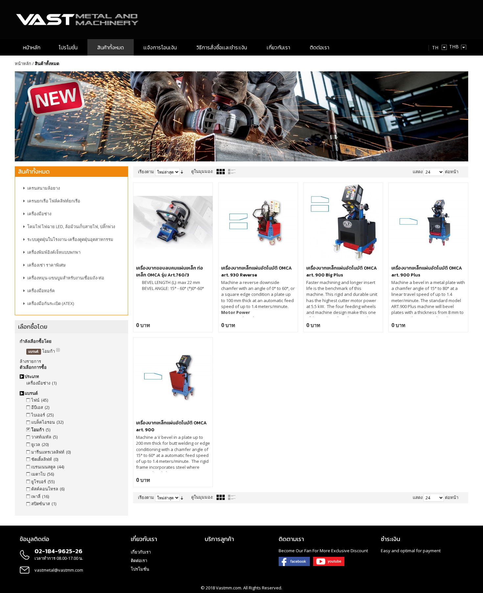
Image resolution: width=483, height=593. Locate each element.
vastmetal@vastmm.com (58, 570)
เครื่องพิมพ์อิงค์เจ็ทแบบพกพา (53, 252)
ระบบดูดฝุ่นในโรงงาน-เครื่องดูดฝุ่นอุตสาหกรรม (70, 239)
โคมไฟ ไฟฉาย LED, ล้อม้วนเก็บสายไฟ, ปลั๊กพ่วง (71, 226)
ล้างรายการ (30, 361)
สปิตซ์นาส (40, 504)
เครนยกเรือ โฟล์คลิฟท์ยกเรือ (53, 201)
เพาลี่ (35, 496)
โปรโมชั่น (140, 569)
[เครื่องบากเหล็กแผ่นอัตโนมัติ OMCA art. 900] (173, 377)
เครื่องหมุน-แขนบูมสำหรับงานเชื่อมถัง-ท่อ (65, 278)
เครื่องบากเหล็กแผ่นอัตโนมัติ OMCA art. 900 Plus (426, 271)
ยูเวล (35, 444)
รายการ (232, 172)
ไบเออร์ (38, 415)
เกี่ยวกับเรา (141, 552)
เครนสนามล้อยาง (43, 188)
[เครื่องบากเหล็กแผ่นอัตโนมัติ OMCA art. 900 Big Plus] (343, 222)
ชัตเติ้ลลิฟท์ (41, 459)
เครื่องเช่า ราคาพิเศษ (46, 265)
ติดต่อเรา (139, 560)
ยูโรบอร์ (38, 482)
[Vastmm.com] (78, 19)
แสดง (418, 172)
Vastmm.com (228, 588)
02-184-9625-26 (58, 551)
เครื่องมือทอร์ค (41, 291)
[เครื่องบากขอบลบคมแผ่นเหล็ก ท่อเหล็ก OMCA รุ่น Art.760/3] (173, 222)
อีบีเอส (37, 407)
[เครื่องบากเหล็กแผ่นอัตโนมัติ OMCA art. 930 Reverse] (258, 222)
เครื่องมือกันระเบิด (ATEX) (50, 303)
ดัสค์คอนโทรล (44, 489)
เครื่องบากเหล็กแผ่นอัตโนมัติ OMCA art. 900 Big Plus (341, 271)
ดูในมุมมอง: (202, 171)
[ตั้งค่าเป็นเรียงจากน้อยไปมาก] (182, 172)
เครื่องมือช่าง (39, 214)
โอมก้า (37, 430)
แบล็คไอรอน (43, 422)
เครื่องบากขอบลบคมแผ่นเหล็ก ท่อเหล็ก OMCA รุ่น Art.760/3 (169, 271)
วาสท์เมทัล (41, 437)
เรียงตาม (146, 172)
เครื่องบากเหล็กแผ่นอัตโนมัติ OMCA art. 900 (171, 426)
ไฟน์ (35, 400)
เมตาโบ (38, 474)
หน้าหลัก (23, 63)
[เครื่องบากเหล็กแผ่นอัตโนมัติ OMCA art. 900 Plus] (428, 222)
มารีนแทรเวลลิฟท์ (47, 452)
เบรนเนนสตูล (43, 467)
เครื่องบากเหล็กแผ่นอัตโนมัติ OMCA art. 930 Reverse (256, 271)
